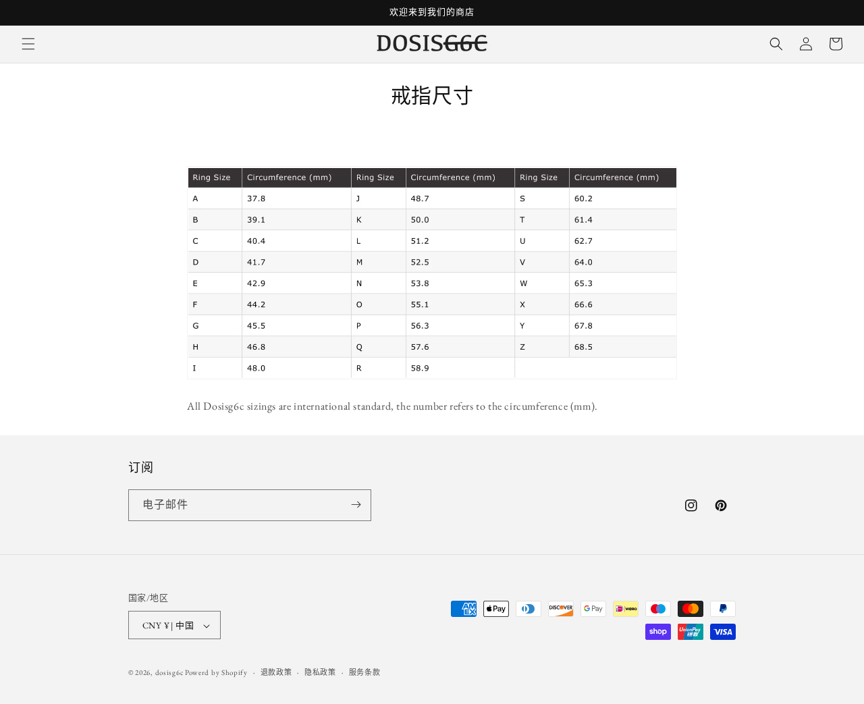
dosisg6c (169, 673)
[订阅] (356, 504)
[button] (28, 44)
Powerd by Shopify (216, 673)
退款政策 (276, 672)
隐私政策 (320, 672)
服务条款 (365, 672)
